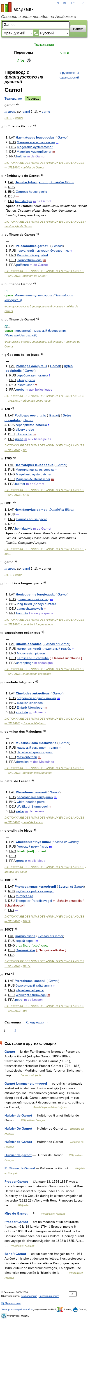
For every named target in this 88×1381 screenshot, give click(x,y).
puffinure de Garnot (34, 276)
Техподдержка (29, 1296)
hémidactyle (23, 201)
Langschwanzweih (30, 608)
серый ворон (25, 940)
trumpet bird (24, 896)
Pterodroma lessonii (31, 792)
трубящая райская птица (34, 891)
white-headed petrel (31, 802)
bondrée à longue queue (38, 624)
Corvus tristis (25, 936)
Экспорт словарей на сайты (17, 1309)
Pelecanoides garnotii (32, 246)
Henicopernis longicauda (35, 594)
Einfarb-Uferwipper (30, 707)
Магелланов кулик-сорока (36, 142)
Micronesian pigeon (31, 653)
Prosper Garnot (16, 1181)
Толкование (13, 98)
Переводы (23, 52)
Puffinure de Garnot (20, 1168)
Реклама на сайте (49, 1296)
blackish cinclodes (30, 703)
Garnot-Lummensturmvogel (26, 1083)
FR (81, 3)
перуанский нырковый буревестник (43, 250)
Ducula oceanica (29, 644)
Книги (64, 52)
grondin (21, 860)
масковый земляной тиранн (37, 747)
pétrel (20, 811)
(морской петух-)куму (32, 846)
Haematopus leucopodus (35, 137)
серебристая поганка (32, 375)
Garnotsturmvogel (29, 260)
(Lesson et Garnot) (65, 842)
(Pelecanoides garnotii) (21, 335)
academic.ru (17, 7)
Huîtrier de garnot (18, 1155)
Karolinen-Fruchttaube (33, 658)
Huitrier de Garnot (18, 1115)
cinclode (22, 712)
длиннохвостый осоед (33, 599)
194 (25, 1010)
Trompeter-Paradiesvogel (34, 900)
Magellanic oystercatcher (35, 147)
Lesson (57, 246)
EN (57, 3)
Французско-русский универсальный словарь (34, 306)
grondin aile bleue (16, 871)
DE (65, 3)
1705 (26, 495)
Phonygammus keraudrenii (35, 886)
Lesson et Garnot (56, 644)
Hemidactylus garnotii (32, 182)
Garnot (62, 137)
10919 (26, 921)
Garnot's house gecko (31, 191)
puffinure (22, 264)
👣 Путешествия (11, 1303)
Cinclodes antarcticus (33, 693)
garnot (19, 118)
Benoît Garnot (15, 1254)
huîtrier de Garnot (33, 167)
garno (46, 111)
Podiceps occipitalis (31, 366)
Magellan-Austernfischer (34, 151)
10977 (26, 966)
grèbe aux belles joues (37, 400)
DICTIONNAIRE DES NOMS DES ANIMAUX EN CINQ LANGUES (44, 221)
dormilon (22, 761)
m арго (10, 111)
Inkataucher (25, 385)
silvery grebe (26, 380)
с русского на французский (69, 75)
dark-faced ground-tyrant (35, 752)
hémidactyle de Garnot (18, 226)
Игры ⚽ (24, 60)
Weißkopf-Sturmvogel (32, 806)
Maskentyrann (27, 757)
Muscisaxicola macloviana (36, 743)
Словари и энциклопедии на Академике (38, 16)
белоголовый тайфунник (35, 797)
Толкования (44, 45)
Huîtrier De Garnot (18, 1128)
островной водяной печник (36, 698)
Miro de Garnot (16, 1213)
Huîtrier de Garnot (18, 1142)
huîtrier (21, 156)
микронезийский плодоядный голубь (44, 648)
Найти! (78, 29)
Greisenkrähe (25, 950)
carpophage (24, 663)
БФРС (8, 118)
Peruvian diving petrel (32, 255)
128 (25, 450)
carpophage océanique (37, 674)
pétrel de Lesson (33, 822)
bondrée (22, 613)
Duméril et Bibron (61, 182)
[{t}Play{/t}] (17, 104)
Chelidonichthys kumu (33, 842)
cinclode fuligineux (34, 723)
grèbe (20, 389)
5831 (8, 553)
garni (26, 111)
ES (73, 3)
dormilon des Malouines (37, 772)
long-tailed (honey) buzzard (36, 604)
